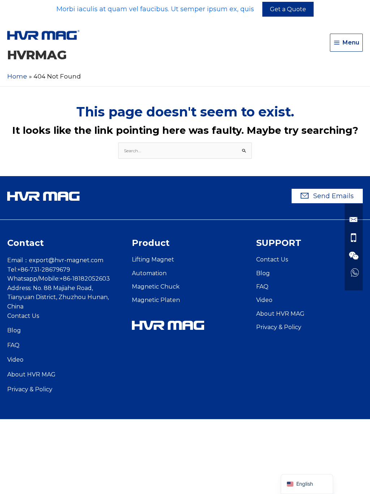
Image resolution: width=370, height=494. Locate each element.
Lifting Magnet (153, 259)
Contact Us (23, 315)
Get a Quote (288, 9)
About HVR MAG (31, 374)
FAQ (13, 345)
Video (15, 359)
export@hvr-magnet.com (66, 260)
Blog (14, 330)
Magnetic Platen (156, 300)
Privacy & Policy (29, 389)
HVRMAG (37, 55)
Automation (149, 273)
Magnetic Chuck (156, 286)
